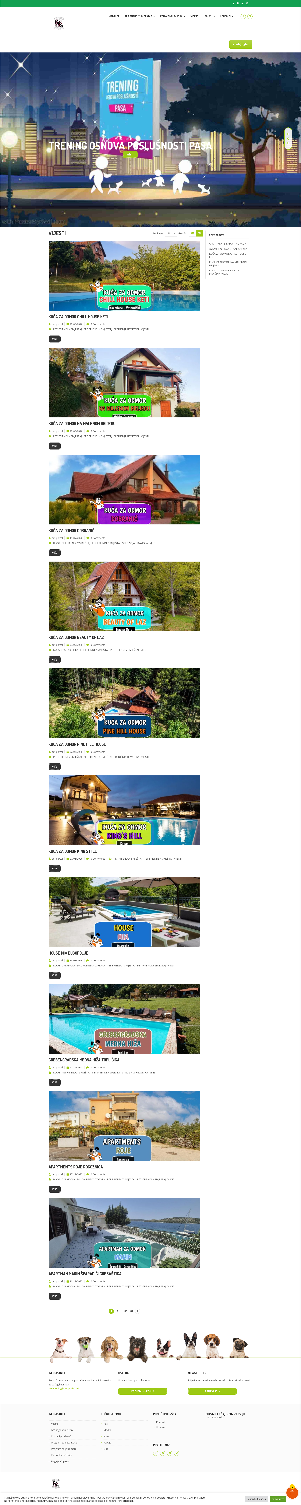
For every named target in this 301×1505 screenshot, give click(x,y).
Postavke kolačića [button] (256, 1498)
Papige (107, 1442)
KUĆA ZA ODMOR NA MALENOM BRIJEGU (82, 423)
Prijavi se (211, 1391)
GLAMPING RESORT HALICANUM (228, 248)
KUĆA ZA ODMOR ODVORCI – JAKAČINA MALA (226, 272)
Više (54, 339)
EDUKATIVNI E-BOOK (171, 16)
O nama (160, 1427)
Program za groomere (63, 1448)
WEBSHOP (114, 16)
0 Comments (98, 324)
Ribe (105, 1448)
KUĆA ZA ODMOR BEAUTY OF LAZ (76, 637)
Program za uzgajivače (64, 1442)
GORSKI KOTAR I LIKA (65, 649)
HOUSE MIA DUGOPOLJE (68, 953)
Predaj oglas (241, 44)
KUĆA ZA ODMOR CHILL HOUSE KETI (78, 316)
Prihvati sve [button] (278, 1498)
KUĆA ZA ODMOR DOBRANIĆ (71, 530)
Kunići (106, 1436)
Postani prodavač (61, 1436)
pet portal (57, 324)
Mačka (107, 1430)
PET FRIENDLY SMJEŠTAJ (138, 16)
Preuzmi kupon (141, 1391)
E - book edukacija (61, 1455)
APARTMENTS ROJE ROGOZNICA (76, 1166)
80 (125, 1311)
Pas (105, 1423)
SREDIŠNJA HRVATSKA (126, 329)
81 (131, 1311)
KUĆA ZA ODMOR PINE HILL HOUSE (77, 744)
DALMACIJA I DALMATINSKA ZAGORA (83, 965)
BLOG (56, 543)
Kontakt (160, 1422)
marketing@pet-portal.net (64, 1388)
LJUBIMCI (225, 16)
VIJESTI (195, 16)
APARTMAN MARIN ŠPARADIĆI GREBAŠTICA (85, 1273)
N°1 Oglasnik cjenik (62, 1430)
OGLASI (208, 16)
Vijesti (54, 1423)
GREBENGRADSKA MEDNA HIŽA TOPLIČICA (84, 1059)
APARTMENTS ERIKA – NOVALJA (227, 243)
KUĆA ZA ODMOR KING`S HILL (73, 851)
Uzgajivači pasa (60, 1461)
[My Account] (243, 16)
